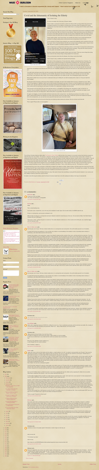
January (7, 425)
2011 (6, 443)
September (8, 384)
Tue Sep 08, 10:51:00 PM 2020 (34, 311)
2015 (6, 435)
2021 (6, 374)
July (7, 413)
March (7, 421)
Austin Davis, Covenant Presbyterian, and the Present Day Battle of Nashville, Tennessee (14, 339)
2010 (6, 446)
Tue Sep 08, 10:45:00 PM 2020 (34, 267)
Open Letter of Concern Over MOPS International (14, 316)
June (7, 415)
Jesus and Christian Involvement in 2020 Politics (12, 405)
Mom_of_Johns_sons (32, 227)
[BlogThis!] (61, 180)
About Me (6, 247)
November (8, 380)
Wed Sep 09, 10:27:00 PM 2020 (34, 444)
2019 (6, 427)
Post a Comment (29, 458)
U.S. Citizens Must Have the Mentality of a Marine (11, 389)
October (7, 382)
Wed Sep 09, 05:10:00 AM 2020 (34, 395)
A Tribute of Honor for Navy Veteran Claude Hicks (11, 399)
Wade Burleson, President (10, 228)
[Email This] (60, 180)
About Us (77, 2)
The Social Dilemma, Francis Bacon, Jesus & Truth (11, 392)
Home (59, 464)
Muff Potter (29, 194)
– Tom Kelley (14, 286)
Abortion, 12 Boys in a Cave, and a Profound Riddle (13, 326)
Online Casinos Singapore (66, 2)
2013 (6, 439)
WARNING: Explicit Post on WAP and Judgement (12, 386)
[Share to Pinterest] (60, 184)
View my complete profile (14, 251)
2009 (6, 447)
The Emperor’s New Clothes (51, 155)
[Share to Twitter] (63, 180)
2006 (6, 453)
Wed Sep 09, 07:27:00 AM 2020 (34, 421)
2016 (6, 433)
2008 (6, 449)
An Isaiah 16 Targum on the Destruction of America (11, 396)
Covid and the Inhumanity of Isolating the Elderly (11, 402)
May (7, 417)
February (8, 423)
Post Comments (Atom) (33, 467)
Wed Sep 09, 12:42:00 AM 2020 (34, 346)
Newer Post (26, 464)
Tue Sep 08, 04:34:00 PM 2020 (34, 222)
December (8, 378)
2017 (6, 431)
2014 (6, 437)
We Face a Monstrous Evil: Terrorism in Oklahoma (13, 350)
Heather (29, 350)
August (7, 411)
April (7, 419)
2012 (6, 441)
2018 (6, 429)
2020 (6, 376)
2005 (6, 456)
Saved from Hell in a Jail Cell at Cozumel (14, 297)
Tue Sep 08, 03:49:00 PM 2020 (34, 199)
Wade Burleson (14, 249)
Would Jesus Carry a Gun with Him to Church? (14, 360)
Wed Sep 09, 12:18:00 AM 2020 (34, 328)
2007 (6, 452)
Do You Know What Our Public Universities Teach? (11, 408)
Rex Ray (29, 203)
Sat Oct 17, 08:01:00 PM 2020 (33, 455)
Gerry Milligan (30, 323)
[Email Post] (57, 182)
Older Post (93, 464)
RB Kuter (29, 400)
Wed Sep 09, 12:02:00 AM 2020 (34, 319)
